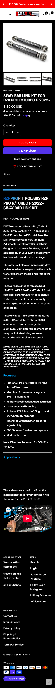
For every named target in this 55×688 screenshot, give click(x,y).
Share (6, 174)
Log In (34, 568)
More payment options (27, 159)
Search (34, 562)
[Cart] (50, 14)
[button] (9, 79)
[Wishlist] (44, 14)
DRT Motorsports (13, 90)
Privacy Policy (11, 628)
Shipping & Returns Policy (12, 636)
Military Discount (40, 595)
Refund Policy (11, 622)
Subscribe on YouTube (38, 577)
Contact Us (10, 615)
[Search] (10, 14)
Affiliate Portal (38, 601)
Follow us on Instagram (37, 587)
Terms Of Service (13, 644)
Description (10, 186)
